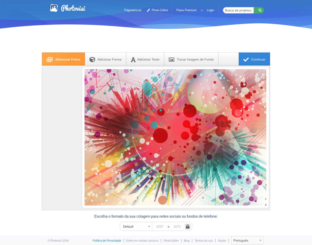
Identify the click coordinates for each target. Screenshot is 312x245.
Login (210, 10)
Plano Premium (186, 10)
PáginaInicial (132, 10)
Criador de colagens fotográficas (67, 8)
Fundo (195, 59)
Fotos (67, 59)
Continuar (257, 59)
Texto (148, 59)
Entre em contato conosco (142, 240)
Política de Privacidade (107, 240)
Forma (110, 59)
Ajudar (222, 240)
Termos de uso (204, 240)
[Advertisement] (151, 41)
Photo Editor (159, 10)
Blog (187, 240)
